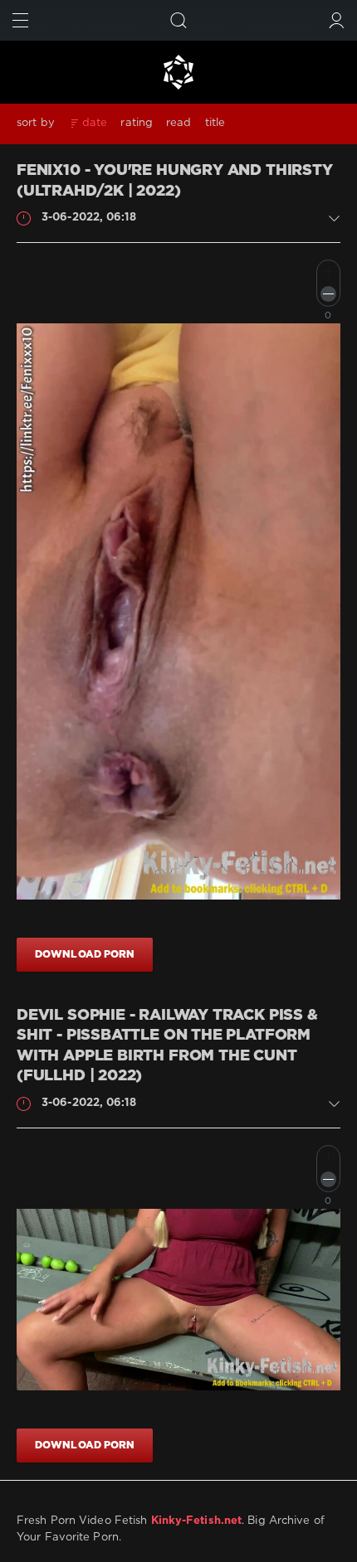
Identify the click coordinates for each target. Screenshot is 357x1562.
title (215, 123)
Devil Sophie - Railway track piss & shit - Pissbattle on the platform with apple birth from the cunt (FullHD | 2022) (167, 1046)
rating (136, 123)
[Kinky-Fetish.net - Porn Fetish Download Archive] (178, 72)
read (178, 123)
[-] (328, 294)
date (94, 123)
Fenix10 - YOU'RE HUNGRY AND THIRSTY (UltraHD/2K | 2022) (175, 181)
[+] (328, 271)
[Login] (336, 20)
